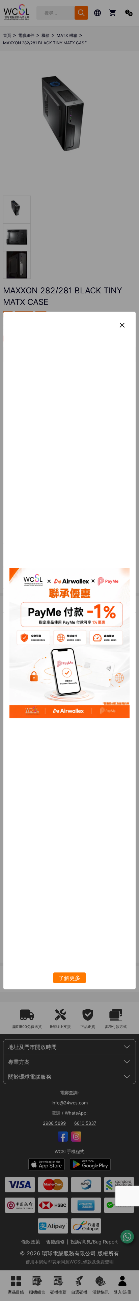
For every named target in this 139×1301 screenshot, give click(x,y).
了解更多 (69, 977)
